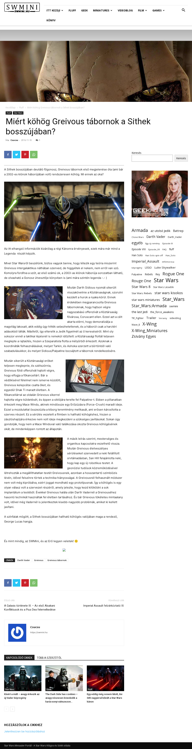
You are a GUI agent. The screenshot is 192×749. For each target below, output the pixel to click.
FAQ (164, 249)
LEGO (148, 267)
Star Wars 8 (141, 287)
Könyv (51, 20)
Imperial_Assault (145, 261)
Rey (157, 274)
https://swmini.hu (38, 632)
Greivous (38, 560)
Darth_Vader (175, 237)
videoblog (175, 318)
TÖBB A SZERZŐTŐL (49, 657)
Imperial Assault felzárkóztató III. (103, 605)
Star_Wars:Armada (149, 306)
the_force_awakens (162, 312)
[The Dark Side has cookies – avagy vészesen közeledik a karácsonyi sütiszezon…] (64, 678)
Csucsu (14, 140)
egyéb (137, 243)
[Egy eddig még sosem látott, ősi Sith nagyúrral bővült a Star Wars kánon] (105, 678)
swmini (173, 306)
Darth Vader (23, 560)
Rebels (149, 274)
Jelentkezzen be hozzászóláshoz (24, 731)
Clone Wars (138, 237)
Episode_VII (154, 249)
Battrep (178, 231)
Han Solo (137, 255)
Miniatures (101, 10)
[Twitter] (16, 154)
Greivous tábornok (57, 560)
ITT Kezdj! (53, 10)
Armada (140, 230)
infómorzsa (168, 261)
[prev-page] (6, 709)
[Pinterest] (25, 154)
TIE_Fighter (138, 318)
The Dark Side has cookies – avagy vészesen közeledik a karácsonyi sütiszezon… (61, 698)
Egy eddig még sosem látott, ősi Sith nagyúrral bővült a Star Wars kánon (104, 698)
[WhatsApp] (34, 154)
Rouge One (141, 281)
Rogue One (173, 274)
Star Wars (18, 113)
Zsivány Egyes (144, 336)
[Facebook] (8, 154)
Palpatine (137, 274)
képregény (137, 267)
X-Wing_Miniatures (149, 330)
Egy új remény (152, 243)
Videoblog (125, 10)
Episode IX (167, 243)
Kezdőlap (11, 107)
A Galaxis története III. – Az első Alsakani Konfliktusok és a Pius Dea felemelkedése (30, 607)
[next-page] (12, 709)
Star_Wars (173, 299)
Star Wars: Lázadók (163, 287)
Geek (84, 10)
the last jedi (140, 312)
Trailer (151, 318)
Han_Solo (171, 255)
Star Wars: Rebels (142, 293)
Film (141, 10)
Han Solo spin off (154, 255)
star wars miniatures (146, 300)
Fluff (72, 10)
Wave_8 (136, 324)
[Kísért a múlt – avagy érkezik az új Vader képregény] (22, 678)
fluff (171, 249)
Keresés (136, 153)
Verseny (163, 318)
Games (157, 10)
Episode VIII (139, 249)
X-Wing (149, 324)
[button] (183, 10)
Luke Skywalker (165, 267)
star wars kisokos (168, 293)
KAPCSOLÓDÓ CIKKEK (19, 657)
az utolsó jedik (160, 231)
